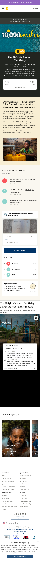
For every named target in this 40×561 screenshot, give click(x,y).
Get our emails (20, 534)
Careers (4, 509)
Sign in (35, 9)
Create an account (25, 476)
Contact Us (23, 495)
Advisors (22, 487)
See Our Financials (7, 501)
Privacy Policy (13, 553)
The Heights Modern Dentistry (23, 357)
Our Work (5, 495)
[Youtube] (23, 514)
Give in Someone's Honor (9, 484)
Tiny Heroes (23, 481)
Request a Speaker (25, 501)
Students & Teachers (26, 484)
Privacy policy (20, 517)
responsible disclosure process (20, 519)
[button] (20, 556)
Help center (23, 498)
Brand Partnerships (26, 504)
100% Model (5, 498)
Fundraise (23, 478)
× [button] (38, 541)
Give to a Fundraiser (8, 481)
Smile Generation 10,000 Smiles (19, 21)
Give (3, 476)
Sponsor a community (8, 487)
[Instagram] (18, 514)
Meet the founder (7, 504)
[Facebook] (16, 514)
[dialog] (20, 550)
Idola (6, 239)
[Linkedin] (25, 514)
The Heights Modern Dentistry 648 (24, 65)
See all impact (20, 250)
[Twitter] (14, 514)
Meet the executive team (9, 507)
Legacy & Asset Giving (8, 489)
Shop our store (24, 507)
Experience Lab (24, 489)
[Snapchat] (20, 514)
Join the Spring (6, 478)
